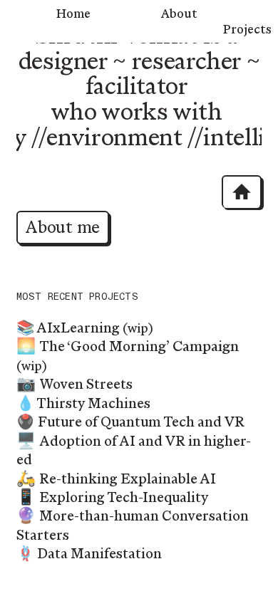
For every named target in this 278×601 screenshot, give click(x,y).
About (179, 13)
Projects (247, 29)
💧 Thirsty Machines (83, 403)
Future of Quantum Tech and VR (141, 422)
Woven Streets (86, 384)
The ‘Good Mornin (98, 346)
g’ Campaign (198, 346)
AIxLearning (78, 328)
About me (63, 227)
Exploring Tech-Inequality (123, 497)
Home (73, 13)
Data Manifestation (99, 553)
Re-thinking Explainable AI (127, 479)
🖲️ (25, 422)
